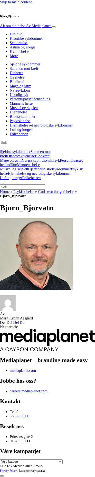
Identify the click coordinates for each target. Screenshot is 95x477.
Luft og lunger (21, 129)
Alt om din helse (25, 26)
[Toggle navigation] (54, 27)
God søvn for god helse (56, 192)
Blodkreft (17, 82)
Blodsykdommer (22, 116)
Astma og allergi (22, 47)
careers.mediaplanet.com (29, 391)
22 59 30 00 (20, 416)
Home (5, 192)
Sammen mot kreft (24, 68)
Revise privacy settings (32, 470)
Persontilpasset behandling (30, 99)
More (14, 56)
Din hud (16, 34)
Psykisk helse (20, 121)
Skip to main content (16, 2)
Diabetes (16, 73)
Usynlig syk (19, 95)
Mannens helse (21, 103)
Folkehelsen (19, 134)
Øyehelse (17, 77)
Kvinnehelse (19, 51)
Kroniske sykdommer (26, 38)
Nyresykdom (20, 90)
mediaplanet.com (23, 370)
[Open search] (2, 148)
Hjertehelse (18, 112)
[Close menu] (2, 183)
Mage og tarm (20, 86)
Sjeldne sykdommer (25, 64)
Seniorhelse (19, 43)
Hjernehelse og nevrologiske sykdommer (41, 125)
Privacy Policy (8, 470)
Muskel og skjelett (24, 108)
